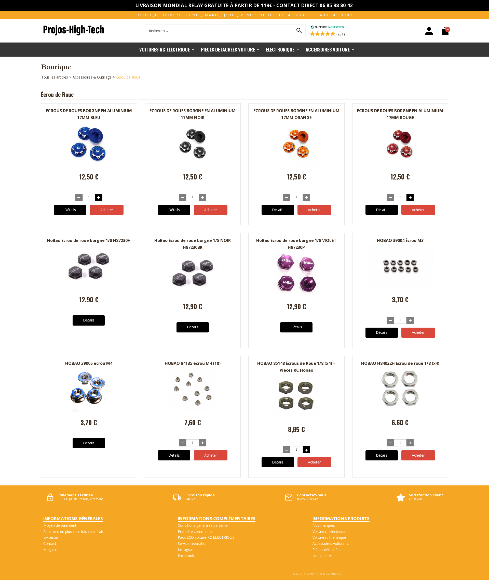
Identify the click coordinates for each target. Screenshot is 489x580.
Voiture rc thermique (329, 537)
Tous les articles (54, 77)
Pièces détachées (327, 549)
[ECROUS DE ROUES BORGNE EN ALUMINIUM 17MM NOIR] (192, 164)
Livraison (50, 537)
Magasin (50, 549)
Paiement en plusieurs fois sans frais (73, 531)
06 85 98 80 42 (307, 499)
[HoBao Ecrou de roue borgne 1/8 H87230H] (88, 287)
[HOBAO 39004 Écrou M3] (400, 287)
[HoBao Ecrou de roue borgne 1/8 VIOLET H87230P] (296, 294)
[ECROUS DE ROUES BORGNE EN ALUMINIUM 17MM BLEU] (88, 164)
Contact (49, 543)
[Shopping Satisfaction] (327, 27)
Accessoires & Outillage (92, 77)
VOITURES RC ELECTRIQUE (164, 49)
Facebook (186, 555)
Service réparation (193, 543)
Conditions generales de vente (203, 525)
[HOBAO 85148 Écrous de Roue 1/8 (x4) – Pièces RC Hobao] (296, 417)
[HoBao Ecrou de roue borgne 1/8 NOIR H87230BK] (192, 294)
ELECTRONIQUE (280, 49)
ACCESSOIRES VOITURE (328, 49)
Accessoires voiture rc (331, 543)
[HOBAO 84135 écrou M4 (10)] (192, 410)
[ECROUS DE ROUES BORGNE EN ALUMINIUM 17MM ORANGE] (296, 164)
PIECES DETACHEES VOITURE (228, 49)
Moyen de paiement (59, 525)
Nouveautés (323, 555)
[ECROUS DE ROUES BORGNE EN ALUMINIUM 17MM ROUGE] (400, 164)
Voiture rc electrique (329, 531)
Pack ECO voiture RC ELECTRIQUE (206, 537)
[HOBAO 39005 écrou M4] (88, 410)
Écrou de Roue (128, 77)
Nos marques (324, 525)
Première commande (195, 531)
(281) (340, 34)
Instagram (186, 549)
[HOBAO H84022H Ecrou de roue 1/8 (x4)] (400, 410)
